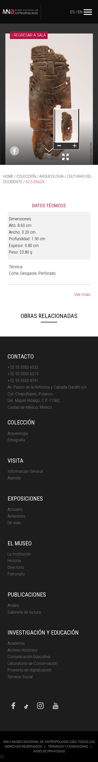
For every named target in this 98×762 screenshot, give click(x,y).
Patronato (16, 573)
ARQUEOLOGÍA (51, 176)
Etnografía (16, 439)
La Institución (19, 554)
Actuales (15, 509)
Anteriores (16, 516)
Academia (16, 643)
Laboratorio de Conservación (32, 663)
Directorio (16, 567)
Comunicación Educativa (29, 656)
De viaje (14, 522)
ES (72, 12)
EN (80, 12)
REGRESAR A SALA (29, 35)
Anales (13, 605)
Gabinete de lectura (24, 612)
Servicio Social (20, 676)
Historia (14, 560)
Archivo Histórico (22, 650)
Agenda (14, 477)
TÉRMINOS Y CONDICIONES (68, 746)
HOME (8, 176)
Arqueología (18, 433)
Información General (25, 471)
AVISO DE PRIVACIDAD (49, 751)
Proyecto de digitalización (29, 670)
